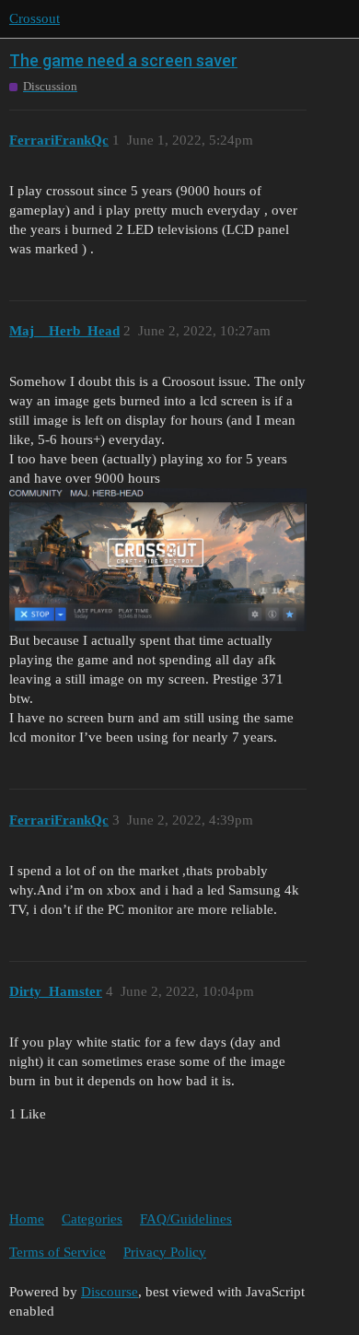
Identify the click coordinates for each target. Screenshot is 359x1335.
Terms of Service (57, 1252)
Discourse (109, 1291)
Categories (92, 1219)
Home (26, 1219)
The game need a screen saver (123, 60)
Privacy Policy (164, 1252)
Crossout (34, 18)
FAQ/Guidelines (186, 1219)
